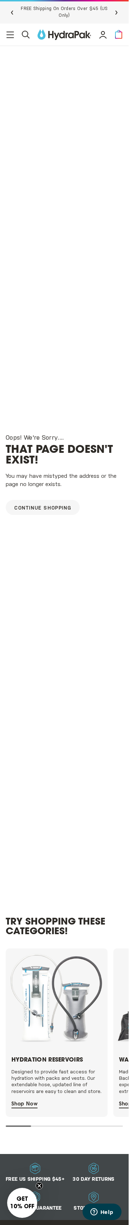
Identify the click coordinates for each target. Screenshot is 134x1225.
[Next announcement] (116, 12)
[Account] (103, 34)
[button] (118, 34)
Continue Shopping (42, 508)
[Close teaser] (39, 1185)
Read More (97, 12)
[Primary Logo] (64, 34)
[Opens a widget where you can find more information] (101, 1212)
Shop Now (24, 1106)
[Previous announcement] (12, 12)
